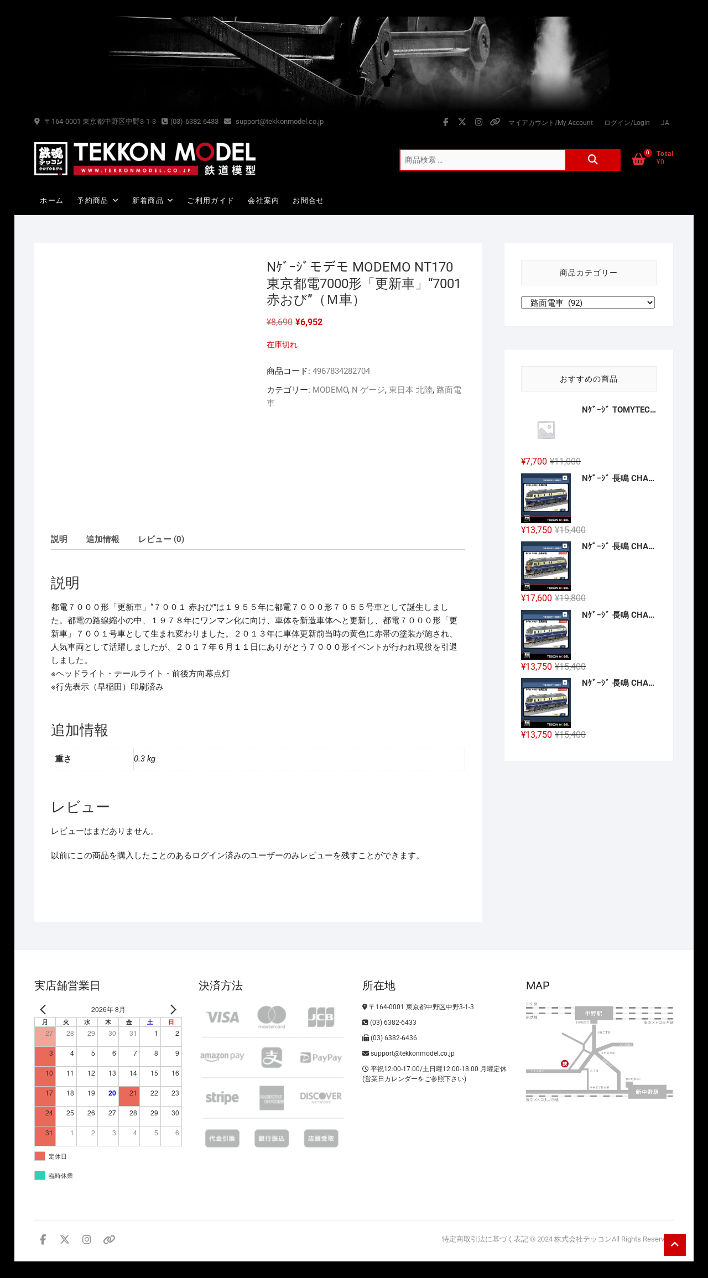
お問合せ (308, 200)
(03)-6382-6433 (194, 121)
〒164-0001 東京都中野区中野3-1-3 (99, 121)
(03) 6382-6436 (393, 1038)
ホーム (52, 200)
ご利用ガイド (211, 200)
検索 (593, 160)
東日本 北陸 (411, 390)
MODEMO (330, 390)
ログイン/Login (627, 123)
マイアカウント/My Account (550, 123)
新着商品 (148, 200)
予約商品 (92, 200)
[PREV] (44, 1009)
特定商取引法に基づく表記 (485, 1239)
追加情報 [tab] (102, 539)
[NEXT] (171, 1009)
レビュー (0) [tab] (161, 539)
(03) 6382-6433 (392, 1022)
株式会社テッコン (583, 1239)
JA (665, 123)
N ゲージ (368, 390)
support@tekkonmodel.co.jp (279, 121)
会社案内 (263, 200)
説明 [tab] (59, 539)
